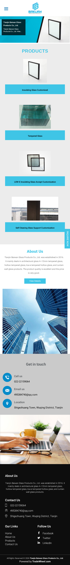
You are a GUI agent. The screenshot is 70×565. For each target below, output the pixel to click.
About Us (10, 537)
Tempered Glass (35, 136)
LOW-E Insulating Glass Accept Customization (35, 181)
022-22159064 (22, 381)
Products (10, 541)
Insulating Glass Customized (35, 90)
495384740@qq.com (25, 395)
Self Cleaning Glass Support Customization (35, 227)
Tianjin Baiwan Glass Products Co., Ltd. (46, 558)
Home (8, 533)
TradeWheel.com (41, 561)
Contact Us (11, 544)
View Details (35, 280)
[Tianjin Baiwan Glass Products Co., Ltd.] (35, 8)
